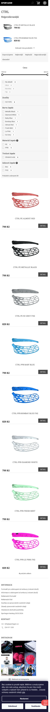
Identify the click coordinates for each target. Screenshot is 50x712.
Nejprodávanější (40, 55)
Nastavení (24, 699)
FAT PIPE (10, 102)
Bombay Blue (11, 121)
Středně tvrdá (11, 157)
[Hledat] (32, 3)
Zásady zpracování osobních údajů (13, 606)
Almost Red (11, 125)
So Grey (9, 135)
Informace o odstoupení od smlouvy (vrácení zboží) (19, 593)
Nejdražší (28, 55)
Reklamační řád (6, 599)
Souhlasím (35, 706)
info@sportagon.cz (12, 624)
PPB (8, 148)
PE (7, 144)
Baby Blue (10, 118)
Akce (8, 85)
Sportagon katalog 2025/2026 (12, 613)
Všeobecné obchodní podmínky (12, 610)
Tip (7, 92)
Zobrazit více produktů (23, 48)
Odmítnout (12, 706)
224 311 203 (9, 627)
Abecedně (5, 59)
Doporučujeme (7, 55)
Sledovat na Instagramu (20, 679)
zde (23, 692)
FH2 (8, 170)
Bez (8, 167)
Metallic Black (11, 111)
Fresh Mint (10, 128)
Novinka (9, 89)
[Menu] (44, 3)
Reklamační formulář (8, 596)
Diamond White (12, 115)
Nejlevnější (19, 55)
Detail (43, 226)
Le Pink (9, 131)
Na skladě (10, 82)
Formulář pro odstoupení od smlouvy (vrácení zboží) (20, 589)
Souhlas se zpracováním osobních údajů (15, 603)
